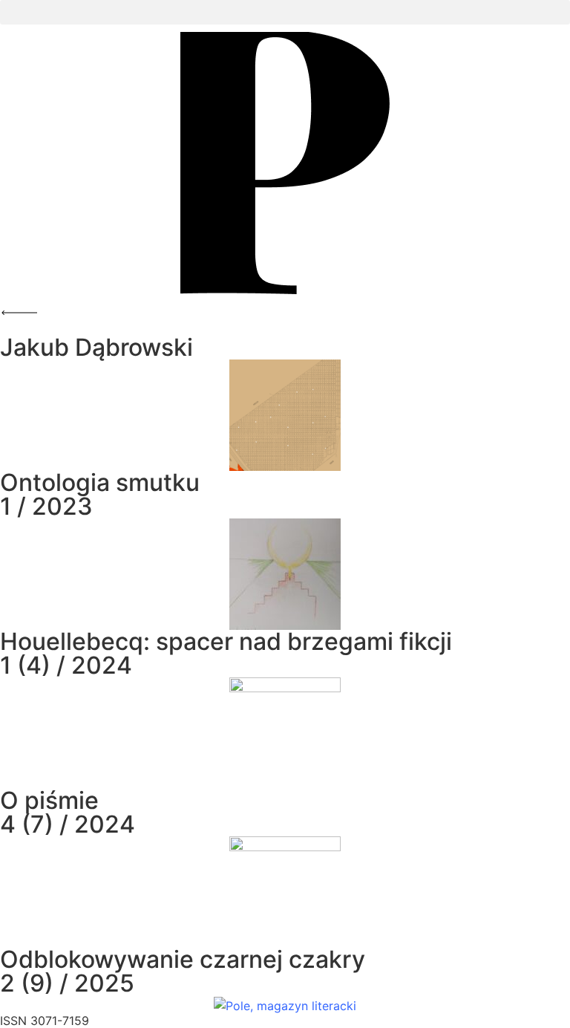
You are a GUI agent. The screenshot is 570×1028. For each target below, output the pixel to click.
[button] (285, 12)
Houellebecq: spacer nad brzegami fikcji (226, 641)
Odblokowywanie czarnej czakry (182, 959)
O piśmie (49, 800)
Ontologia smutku (100, 482)
